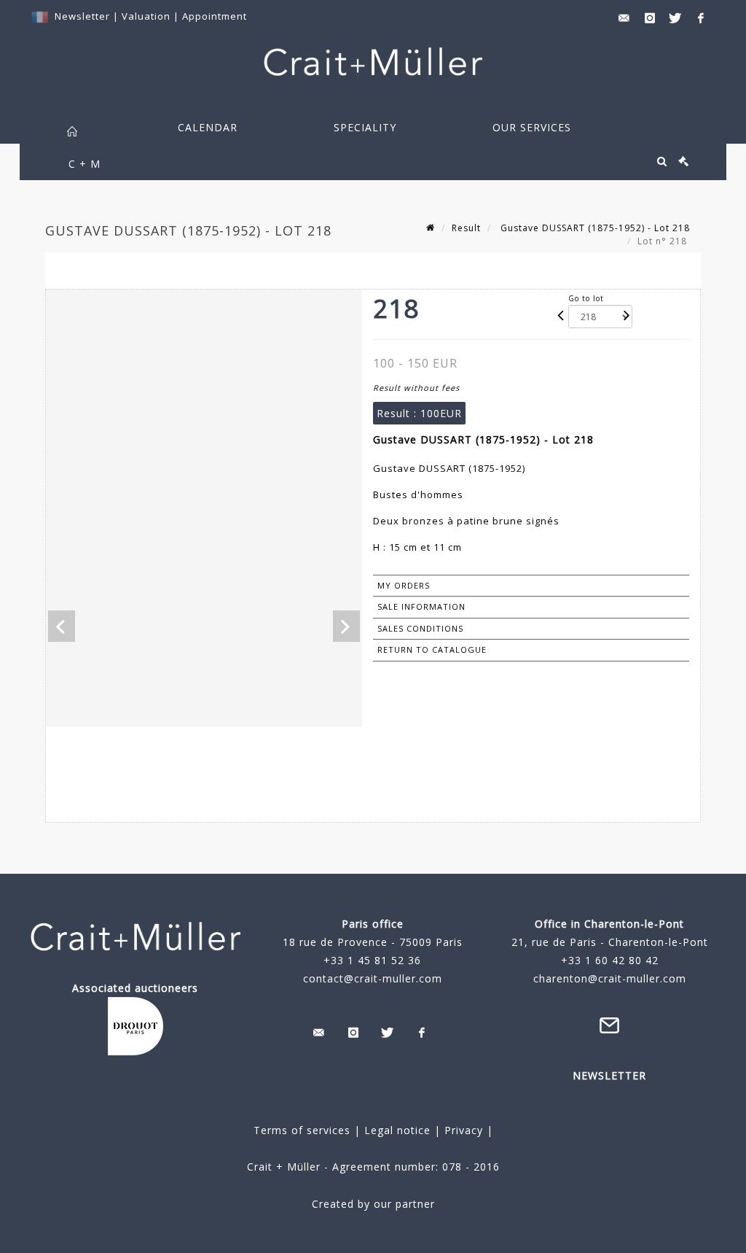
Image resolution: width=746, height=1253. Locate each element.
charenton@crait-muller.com (609, 978)
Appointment (214, 16)
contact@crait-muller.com (372, 978)
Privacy (462, 1130)
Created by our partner (373, 1204)
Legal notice (397, 1130)
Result (466, 228)
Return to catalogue (432, 649)
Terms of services (302, 1130)
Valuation (146, 16)
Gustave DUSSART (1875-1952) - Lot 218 (594, 228)
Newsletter (82, 16)
